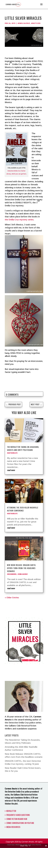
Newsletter (11, 810)
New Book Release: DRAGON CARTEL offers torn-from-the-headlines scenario (21, 568)
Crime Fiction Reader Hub (16, 818)
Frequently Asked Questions (18, 814)
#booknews (12, 574)
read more (11, 470)
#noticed (36, 23)
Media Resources (13, 826)
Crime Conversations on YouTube (20, 822)
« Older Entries (12, 597)
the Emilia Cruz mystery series (19, 219)
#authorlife (12, 453)
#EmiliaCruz (24, 23)
